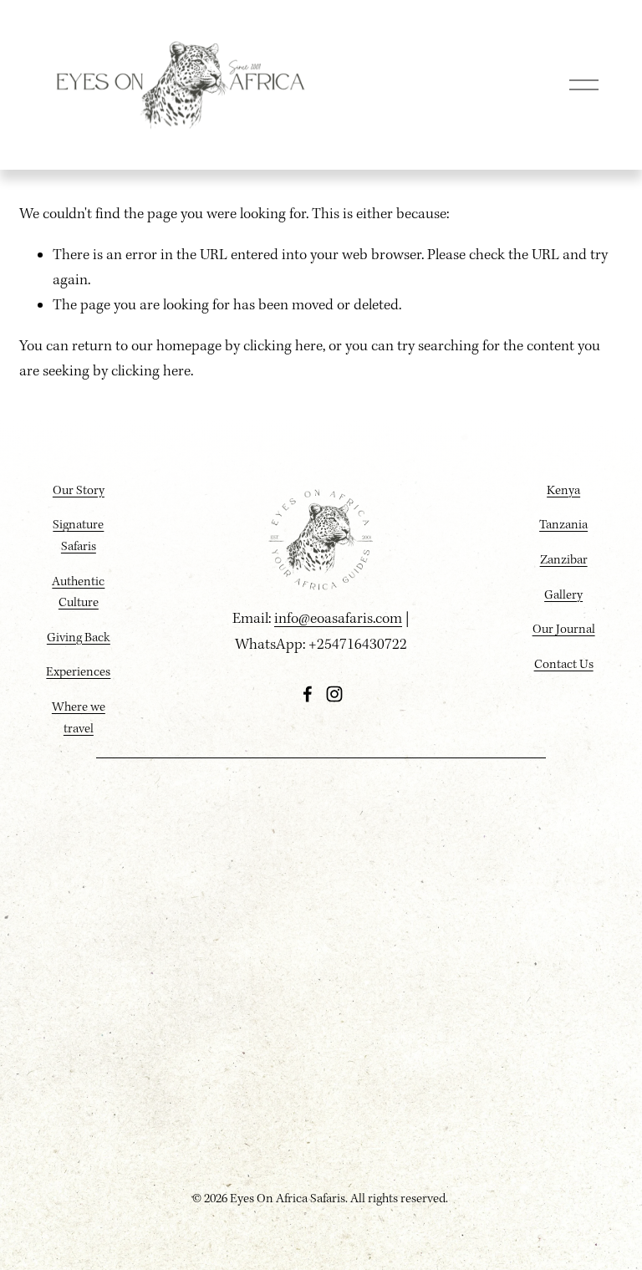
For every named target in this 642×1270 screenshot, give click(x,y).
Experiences (78, 672)
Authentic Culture (78, 593)
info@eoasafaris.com (338, 619)
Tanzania (563, 525)
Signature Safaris (78, 536)
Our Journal (563, 629)
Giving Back (78, 638)
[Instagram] (334, 694)
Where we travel (78, 718)
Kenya (563, 491)
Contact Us (564, 664)
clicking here (283, 346)
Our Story (78, 491)
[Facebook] (307, 694)
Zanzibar (564, 560)
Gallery (563, 595)
